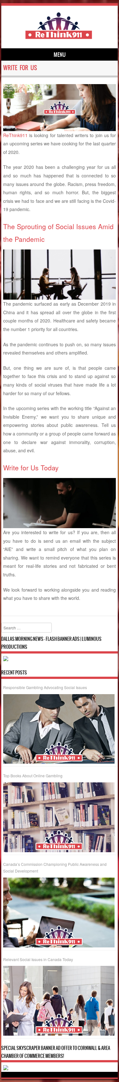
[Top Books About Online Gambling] (59, 817)
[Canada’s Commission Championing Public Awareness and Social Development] (59, 912)
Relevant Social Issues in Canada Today (38, 959)
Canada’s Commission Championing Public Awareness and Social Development (55, 867)
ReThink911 (15, 135)
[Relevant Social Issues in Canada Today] (59, 1001)
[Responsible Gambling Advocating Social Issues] (59, 729)
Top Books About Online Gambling (33, 775)
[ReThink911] (58, 37)
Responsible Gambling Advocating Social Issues (45, 687)
